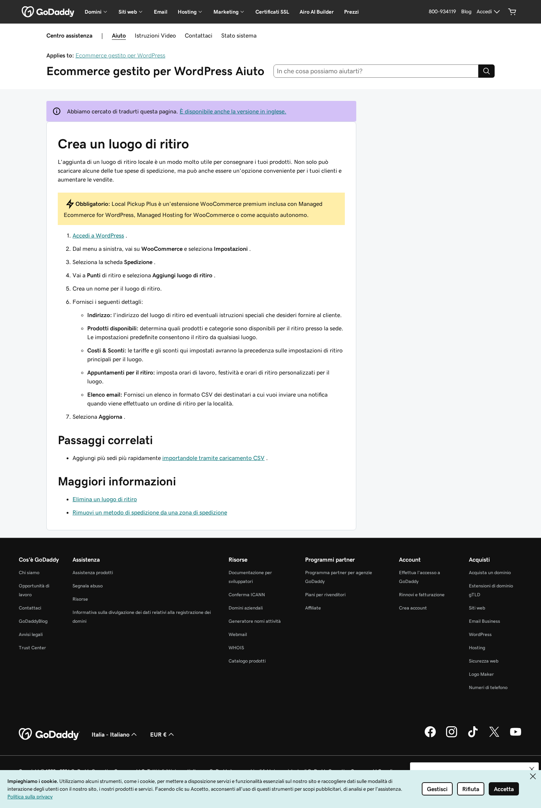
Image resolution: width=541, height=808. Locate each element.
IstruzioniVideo (155, 35)
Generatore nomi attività (255, 621)
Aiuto (119, 35)
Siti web (477, 607)
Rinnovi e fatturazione (422, 594)
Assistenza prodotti (93, 572)
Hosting (477, 647)
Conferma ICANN (247, 594)
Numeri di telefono (488, 687)
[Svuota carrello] (512, 12)
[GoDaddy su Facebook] (430, 736)
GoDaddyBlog (33, 621)
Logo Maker (481, 674)
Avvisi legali (31, 634)
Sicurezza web (483, 660)
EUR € (158, 734)
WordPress (480, 634)
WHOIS (236, 647)
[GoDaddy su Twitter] (494, 736)
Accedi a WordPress (98, 235)
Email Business (484, 621)
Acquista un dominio (490, 572)
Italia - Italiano (111, 734)
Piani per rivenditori (325, 594)
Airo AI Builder (317, 11)
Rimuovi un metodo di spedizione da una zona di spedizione (150, 512)
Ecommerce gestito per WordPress (120, 55)
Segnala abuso (88, 585)
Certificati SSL (272, 11)
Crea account (413, 607)
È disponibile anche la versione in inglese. (233, 111)
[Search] (486, 71)
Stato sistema (239, 35)
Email (160, 11)
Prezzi (351, 11)
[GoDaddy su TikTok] (473, 736)
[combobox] (376, 71)
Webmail (238, 634)
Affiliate (313, 607)
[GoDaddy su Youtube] (515, 736)
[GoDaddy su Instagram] (451, 736)
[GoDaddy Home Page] (49, 734)
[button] (531, 769)
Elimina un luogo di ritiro (105, 499)
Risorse (80, 599)
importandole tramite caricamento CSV (213, 458)
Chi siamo (29, 572)
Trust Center (32, 647)
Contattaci (198, 35)
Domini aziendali (246, 607)
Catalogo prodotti (247, 660)
